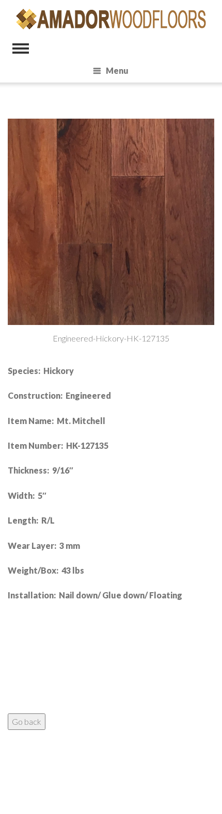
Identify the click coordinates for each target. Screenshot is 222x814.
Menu (117, 70)
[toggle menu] (20, 48)
